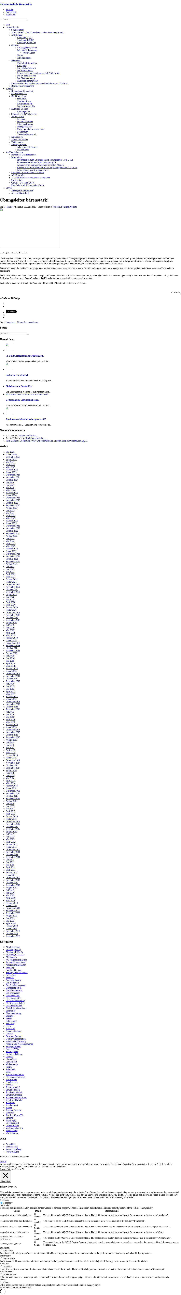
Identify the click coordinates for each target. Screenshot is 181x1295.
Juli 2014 (10, 773)
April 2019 (10, 633)
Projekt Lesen (12, 1082)
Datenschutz (11, 12)
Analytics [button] (4, 1263)
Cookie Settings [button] (7, 1169)
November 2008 (13, 931)
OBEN (3, 1161)
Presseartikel (11, 1079)
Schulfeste (10, 1102)
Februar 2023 (12, 520)
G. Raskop (9, 207)
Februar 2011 (12, 872)
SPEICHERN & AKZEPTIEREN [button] (15, 1287)
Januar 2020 (11, 610)
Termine (9, 1118)
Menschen (10, 1069)
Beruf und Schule (13, 970)
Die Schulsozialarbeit (15, 1003)
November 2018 (13, 645)
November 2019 (13, 615)
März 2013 (10, 814)
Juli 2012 (10, 834)
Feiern (8, 1026)
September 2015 (13, 737)
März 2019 (10, 635)
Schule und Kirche (14, 1100)
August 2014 (11, 770)
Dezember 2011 (13, 849)
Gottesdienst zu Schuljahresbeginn (22, 400)
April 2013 (10, 811)
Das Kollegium (12, 982)
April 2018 (10, 663)
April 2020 (10, 602)
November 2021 (13, 556)
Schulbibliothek (13, 1090)
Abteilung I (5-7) (13, 949)
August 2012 (11, 831)
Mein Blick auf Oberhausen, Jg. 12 (72, 441)
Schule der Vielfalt (14, 1092)
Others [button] (3, 1279)
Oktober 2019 (12, 617)
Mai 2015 (10, 747)
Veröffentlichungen (14, 1128)
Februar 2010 (12, 903)
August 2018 (11, 653)
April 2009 (10, 923)
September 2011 (13, 857)
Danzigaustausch (13, 980)
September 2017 (13, 681)
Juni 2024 (10, 485)
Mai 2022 (10, 541)
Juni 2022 (10, 538)
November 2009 (13, 910)
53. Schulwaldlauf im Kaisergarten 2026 (25, 356)
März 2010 (10, 900)
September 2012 (13, 829)
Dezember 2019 (13, 612)
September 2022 (13, 533)
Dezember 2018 (13, 643)
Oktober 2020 (12, 589)
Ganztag (9, 1033)
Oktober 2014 (12, 765)
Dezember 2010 (13, 877)
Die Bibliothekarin (14, 990)
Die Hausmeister (13, 998)
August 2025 (11, 459)
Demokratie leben (13, 988)
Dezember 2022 (13, 526)
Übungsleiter (10, 322)
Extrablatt (10, 1023)
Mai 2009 (10, 921)
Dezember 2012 (13, 821)
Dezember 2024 (13, 475)
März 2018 (10, 666)
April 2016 (10, 719)
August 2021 (11, 564)
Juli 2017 (10, 684)
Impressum (10, 14)
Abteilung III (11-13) (15, 954)
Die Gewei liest (13, 995)
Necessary (8, 1203)
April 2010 (10, 898)
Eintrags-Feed (12, 1146)
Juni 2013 (10, 806)
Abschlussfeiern (13, 947)
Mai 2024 (10, 487)
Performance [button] (5, 1256)
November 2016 (13, 704)
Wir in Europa (12, 1133)
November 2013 (13, 793)
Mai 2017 (10, 689)
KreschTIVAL (12, 1049)
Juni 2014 (10, 775)
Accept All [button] (19, 1169)
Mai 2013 (10, 808)
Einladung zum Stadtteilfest (19, 386)
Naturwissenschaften (15, 1074)
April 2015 (10, 750)
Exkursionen (11, 1021)
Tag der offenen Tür (15, 1115)
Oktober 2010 (12, 882)
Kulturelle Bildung (14, 1054)
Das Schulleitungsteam (16, 985)
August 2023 (11, 508)
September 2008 (13, 936)
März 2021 (10, 576)
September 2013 (13, 798)
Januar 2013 (11, 819)
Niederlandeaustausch (15, 1077)
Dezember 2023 (13, 497)
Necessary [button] (4, 1200)
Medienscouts (12, 1064)
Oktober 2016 (12, 706)
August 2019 (11, 622)
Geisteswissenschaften (16, 1039)
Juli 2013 (10, 803)
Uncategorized (12, 1123)
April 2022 (10, 543)
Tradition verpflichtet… (27, 435)
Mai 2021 (10, 571)
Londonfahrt (11, 1061)
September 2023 (13, 505)
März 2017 (10, 694)
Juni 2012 (10, 836)
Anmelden (10, 1144)
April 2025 (10, 464)
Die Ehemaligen (13, 993)
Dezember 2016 (13, 701)
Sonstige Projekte (69, 207)
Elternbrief (10, 1011)
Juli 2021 (10, 566)
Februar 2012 (12, 844)
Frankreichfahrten (13, 1031)
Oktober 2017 (12, 678)
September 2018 (13, 650)
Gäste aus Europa (13, 1036)
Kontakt (9, 9)
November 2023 (13, 500)
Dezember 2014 (13, 760)
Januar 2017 (11, 699)
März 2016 (10, 722)
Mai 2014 (10, 778)
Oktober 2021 (12, 559)
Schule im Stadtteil (14, 1095)
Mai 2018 (10, 661)
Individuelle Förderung (16, 1041)
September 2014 (13, 768)
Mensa (9, 1067)
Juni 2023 (10, 510)
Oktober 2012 (12, 826)
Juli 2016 (10, 712)
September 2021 (13, 561)
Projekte (56, 207)
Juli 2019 (10, 625)
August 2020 (11, 594)
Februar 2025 (12, 469)
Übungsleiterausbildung (27, 322)
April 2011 (10, 867)
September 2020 (13, 592)
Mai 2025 (10, 462)
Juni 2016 (10, 714)
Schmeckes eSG (13, 1087)
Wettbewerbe (11, 1130)
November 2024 (13, 477)
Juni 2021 (10, 569)
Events (9, 1018)
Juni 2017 (10, 686)
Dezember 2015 (13, 729)
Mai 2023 (10, 513)
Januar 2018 (11, 671)
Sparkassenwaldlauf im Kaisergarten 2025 (26, 419)
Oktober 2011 (12, 854)
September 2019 (13, 620)
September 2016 (13, 709)
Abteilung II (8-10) (14, 952)
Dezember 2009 (13, 908)
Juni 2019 (10, 627)
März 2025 (10, 467)
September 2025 (13, 457)
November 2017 (13, 676)
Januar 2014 (11, 788)
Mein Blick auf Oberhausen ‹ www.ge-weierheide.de (29, 441)
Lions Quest (11, 1059)
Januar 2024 (11, 495)
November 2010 (13, 880)
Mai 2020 (10, 599)
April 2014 (10, 780)
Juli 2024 (10, 482)
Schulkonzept (12, 1105)
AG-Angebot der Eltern (16, 960)
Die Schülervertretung (15, 1000)
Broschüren (11, 975)
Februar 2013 (12, 816)
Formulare (10, 1028)
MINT (8, 1072)
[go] (28, 20)
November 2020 (13, 587)
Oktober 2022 (12, 531)
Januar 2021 (11, 582)
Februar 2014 (12, 786)
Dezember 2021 (13, 554)
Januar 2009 (11, 928)
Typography (11, 1120)
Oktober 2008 (12, 933)
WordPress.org (12, 1152)
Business (10, 977)
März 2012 (10, 842)
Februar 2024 (12, 492)
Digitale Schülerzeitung (16, 1008)
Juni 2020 (10, 597)
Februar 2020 (12, 607)
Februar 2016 (12, 724)
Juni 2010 (10, 893)
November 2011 (13, 852)
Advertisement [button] (6, 1271)
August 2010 (11, 887)
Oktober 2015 (12, 735)
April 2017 (10, 691)
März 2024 (10, 490)
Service (9, 1107)
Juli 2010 (10, 890)
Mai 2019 (10, 630)
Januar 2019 (11, 640)
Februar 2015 (12, 755)
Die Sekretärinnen (14, 1005)
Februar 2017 (12, 696)
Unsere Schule (12, 1125)
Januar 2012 (11, 847)
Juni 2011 (10, 862)
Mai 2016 (10, 717)
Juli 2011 (10, 859)
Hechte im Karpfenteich (17, 375)
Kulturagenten (12, 1051)
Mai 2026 (10, 452)
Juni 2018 (10, 658)
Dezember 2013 (13, 791)
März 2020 (10, 605)
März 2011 (10, 870)
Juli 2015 (10, 742)
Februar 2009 (12, 926)
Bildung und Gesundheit (17, 972)
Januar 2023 (11, 523)
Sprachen (10, 1112)
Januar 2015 (11, 757)
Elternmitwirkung (13, 1013)
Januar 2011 (11, 875)
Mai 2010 (10, 895)
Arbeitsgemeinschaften (16, 965)
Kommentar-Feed (13, 1149)
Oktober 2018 (12, 648)
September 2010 (13, 885)
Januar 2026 (11, 454)
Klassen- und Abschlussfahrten (19, 1044)
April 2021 (10, 574)
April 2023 (10, 515)
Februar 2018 (12, 668)
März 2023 (10, 518)
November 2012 (13, 824)
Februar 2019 (12, 638)
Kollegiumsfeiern (13, 1046)
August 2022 (11, 536)
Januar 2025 (11, 472)
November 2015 (13, 732)
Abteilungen (11, 957)
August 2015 (11, 740)
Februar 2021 (12, 579)
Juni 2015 (10, 745)
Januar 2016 (11, 727)
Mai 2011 (10, 865)
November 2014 (13, 763)
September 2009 (13, 913)
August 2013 (11, 801)
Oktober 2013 (12, 796)
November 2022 (13, 528)
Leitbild (9, 1056)
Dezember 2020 (13, 584)
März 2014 (10, 783)
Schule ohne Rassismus (16, 1097)
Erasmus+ (10, 1016)
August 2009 (11, 916)
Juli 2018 (10, 656)
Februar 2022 (12, 548)
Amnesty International (15, 962)
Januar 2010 (11, 905)
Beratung (10, 967)
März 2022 (10, 546)
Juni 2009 (10, 918)
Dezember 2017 (13, 673)
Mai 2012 (10, 839)
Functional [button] (4, 1248)
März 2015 (10, 752)
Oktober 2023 (12, 503)
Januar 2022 (11, 551)
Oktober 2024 (12, 480)
